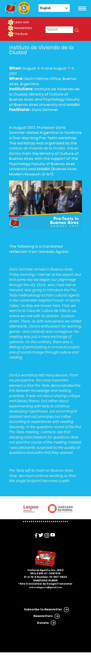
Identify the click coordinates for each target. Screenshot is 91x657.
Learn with (21, 22)
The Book (21, 34)
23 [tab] (67, 521)
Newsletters (23, 28)
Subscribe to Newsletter (43, 609)
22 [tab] (65, 521)
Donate (43, 623)
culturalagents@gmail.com (45, 587)
